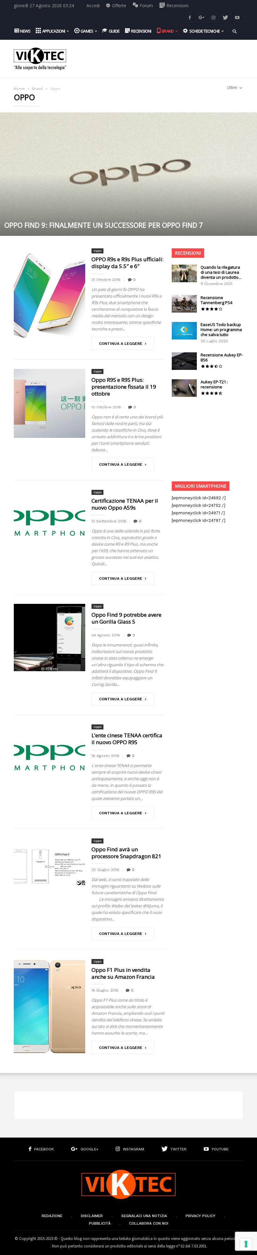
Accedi (93, 5)
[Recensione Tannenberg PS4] (184, 304)
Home (19, 88)
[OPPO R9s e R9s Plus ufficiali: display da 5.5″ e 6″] (49, 296)
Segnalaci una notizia (144, 1216)
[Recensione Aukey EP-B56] (184, 361)
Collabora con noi (148, 1223)
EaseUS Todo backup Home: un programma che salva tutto (221, 329)
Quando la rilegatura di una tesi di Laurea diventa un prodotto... (221, 272)
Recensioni (188, 253)
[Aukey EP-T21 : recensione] (184, 388)
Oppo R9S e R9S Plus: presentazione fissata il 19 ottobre (124, 386)
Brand (37, 88)
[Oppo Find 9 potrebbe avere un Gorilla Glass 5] (49, 637)
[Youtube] (237, 17)
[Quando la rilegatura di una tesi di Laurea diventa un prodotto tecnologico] (184, 273)
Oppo (97, 250)
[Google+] (201, 17)
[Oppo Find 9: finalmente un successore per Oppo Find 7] (128, 174)
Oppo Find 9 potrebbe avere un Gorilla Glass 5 (126, 618)
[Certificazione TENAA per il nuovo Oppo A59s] (49, 525)
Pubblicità (100, 1223)
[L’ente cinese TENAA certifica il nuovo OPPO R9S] (49, 759)
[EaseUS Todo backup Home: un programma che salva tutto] (184, 331)
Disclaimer (92, 1216)
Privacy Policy (200, 1216)
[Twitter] (225, 17)
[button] (234, 31)
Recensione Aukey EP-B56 (222, 357)
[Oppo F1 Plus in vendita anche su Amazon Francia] (49, 1006)
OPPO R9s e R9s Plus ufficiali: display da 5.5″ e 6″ (127, 263)
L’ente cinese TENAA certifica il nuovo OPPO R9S (127, 739)
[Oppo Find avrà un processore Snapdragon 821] (49, 866)
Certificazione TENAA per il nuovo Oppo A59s (125, 504)
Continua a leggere (120, 343)
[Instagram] (213, 17)
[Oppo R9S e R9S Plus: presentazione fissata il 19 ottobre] (49, 403)
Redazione (52, 1216)
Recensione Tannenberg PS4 (216, 300)
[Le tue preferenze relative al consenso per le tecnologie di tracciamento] (246, 1244)
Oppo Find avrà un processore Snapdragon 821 (126, 853)
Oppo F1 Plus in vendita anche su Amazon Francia (123, 973)
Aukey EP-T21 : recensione (214, 384)
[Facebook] (190, 17)
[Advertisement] (158, 54)
